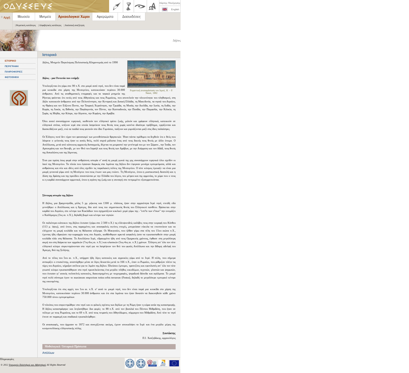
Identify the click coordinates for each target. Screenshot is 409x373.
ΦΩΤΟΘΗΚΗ (12, 77)
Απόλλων (48, 353)
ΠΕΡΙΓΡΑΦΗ (11, 66)
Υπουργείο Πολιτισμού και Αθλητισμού (27, 365)
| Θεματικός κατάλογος (25, 25)
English (175, 9)
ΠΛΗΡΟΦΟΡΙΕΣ (13, 71)
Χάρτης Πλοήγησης (169, 3)
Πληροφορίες (7, 359)
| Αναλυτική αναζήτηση (74, 25)
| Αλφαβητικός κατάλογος (50, 25)
